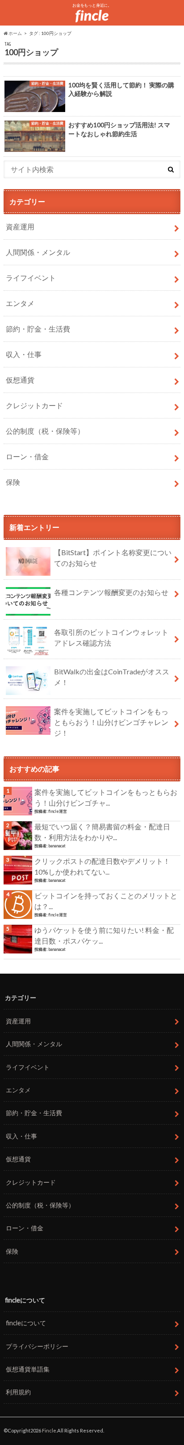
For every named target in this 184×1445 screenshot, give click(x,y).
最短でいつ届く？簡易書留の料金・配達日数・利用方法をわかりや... (102, 831)
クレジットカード (34, 405)
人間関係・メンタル (38, 252)
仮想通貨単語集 (28, 1369)
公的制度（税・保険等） (45, 431)
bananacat (57, 845)
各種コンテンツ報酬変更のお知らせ (111, 592)
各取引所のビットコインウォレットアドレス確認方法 (111, 637)
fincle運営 (57, 811)
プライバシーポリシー (37, 1346)
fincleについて (26, 1323)
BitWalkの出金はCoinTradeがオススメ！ (111, 676)
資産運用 (20, 226)
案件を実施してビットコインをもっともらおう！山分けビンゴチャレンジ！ (111, 722)
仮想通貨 (20, 379)
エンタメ (20, 303)
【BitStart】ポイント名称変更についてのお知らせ (112, 557)
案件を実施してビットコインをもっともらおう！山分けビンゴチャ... (105, 797)
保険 (13, 482)
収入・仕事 (24, 354)
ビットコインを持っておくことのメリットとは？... (105, 900)
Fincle (49, 1430)
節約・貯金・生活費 (38, 328)
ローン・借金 (27, 456)
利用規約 (18, 1392)
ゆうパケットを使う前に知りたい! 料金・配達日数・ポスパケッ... (104, 935)
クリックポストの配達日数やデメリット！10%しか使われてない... (102, 866)
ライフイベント (31, 277)
